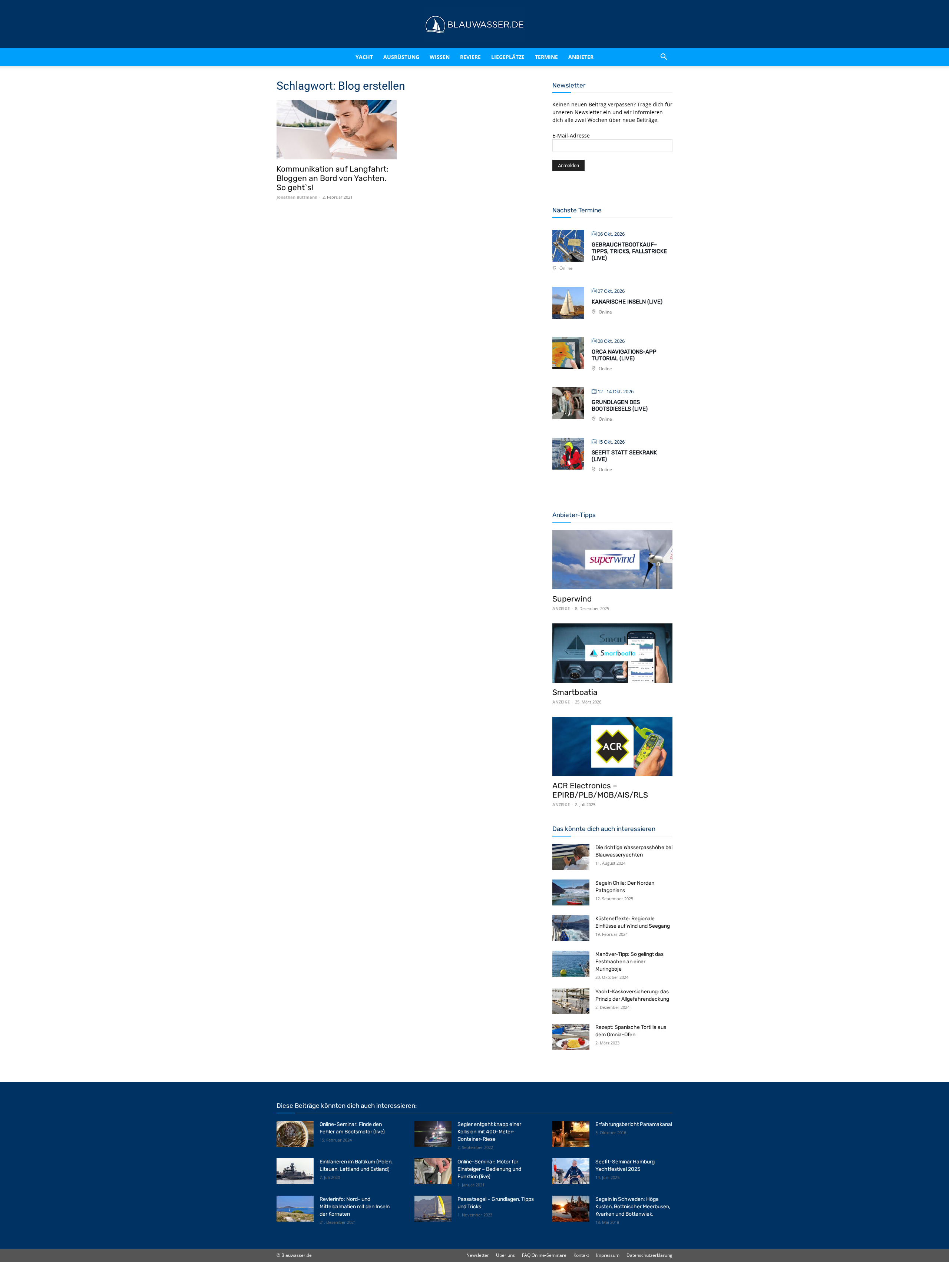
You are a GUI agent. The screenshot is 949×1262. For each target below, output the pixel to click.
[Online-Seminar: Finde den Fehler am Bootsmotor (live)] (295, 1134)
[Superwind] (612, 559)
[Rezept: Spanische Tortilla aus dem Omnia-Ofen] (570, 1037)
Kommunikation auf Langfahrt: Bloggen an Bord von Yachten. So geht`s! (332, 178)
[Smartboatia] (612, 653)
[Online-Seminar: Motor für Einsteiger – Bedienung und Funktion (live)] (433, 1171)
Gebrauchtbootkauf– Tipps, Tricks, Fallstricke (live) (629, 251)
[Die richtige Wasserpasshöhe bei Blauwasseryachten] (570, 857)
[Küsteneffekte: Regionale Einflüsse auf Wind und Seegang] (570, 928)
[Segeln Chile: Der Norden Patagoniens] (570, 892)
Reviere (473, 56)
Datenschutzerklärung (649, 1255)
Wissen (437, 56)
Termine (556, 56)
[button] (663, 57)
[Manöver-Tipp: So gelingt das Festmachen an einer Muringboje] (570, 964)
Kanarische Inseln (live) (627, 301)
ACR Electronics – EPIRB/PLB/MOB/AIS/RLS (600, 790)
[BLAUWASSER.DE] (474, 24)
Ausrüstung (392, 56)
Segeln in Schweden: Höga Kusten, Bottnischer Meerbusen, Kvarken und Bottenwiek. (632, 1206)
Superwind (572, 598)
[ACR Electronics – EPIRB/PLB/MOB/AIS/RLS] (612, 746)
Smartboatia (575, 692)
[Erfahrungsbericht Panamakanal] (570, 1134)
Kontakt (581, 1255)
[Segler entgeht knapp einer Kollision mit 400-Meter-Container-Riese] (433, 1134)
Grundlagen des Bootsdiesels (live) (620, 405)
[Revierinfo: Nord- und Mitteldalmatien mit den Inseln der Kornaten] (295, 1209)
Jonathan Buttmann (297, 197)
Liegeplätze (517, 56)
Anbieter (590, 56)
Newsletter (477, 1255)
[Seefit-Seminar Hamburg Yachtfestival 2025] (570, 1171)
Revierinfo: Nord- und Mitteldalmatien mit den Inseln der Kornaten (355, 1206)
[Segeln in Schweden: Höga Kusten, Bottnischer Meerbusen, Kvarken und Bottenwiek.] (570, 1209)
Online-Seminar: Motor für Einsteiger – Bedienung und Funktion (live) (489, 1169)
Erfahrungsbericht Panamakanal (633, 1124)
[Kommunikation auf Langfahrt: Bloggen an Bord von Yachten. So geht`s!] (337, 129)
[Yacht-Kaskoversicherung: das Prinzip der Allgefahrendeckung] (570, 1001)
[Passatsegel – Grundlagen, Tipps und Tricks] (433, 1209)
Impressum (607, 1255)
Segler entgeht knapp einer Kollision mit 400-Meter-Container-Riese (489, 1131)
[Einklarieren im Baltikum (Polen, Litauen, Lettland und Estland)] (295, 1171)
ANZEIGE (561, 608)
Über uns (505, 1255)
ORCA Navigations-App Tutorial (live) (624, 355)
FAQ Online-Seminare (544, 1255)
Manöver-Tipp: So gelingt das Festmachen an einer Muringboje (629, 961)
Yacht (348, 56)
